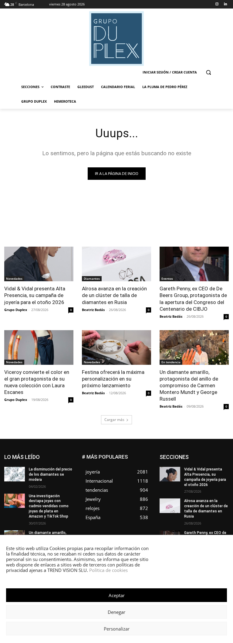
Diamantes (92, 278)
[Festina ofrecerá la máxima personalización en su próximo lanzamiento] (116, 347)
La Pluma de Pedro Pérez (207, 477)
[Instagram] (216, 4)
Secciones (219, 496)
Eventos (167, 278)
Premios (195, 496)
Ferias (223, 468)
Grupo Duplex (15, 309)
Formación (189, 473)
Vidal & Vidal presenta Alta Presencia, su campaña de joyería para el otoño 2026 (34, 295)
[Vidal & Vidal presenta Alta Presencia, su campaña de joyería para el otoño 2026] (38, 264)
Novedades (14, 278)
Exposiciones (199, 468)
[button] (208, 72)
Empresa (191, 459)
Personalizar (117, 629)
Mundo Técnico (187, 486)
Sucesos (221, 500)
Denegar (116, 612)
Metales (202, 482)
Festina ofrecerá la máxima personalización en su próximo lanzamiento (113, 378)
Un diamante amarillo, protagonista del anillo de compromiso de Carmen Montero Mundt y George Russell (189, 385)
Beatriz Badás (93, 309)
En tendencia (171, 362)
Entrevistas (198, 464)
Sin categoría (194, 500)
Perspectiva (218, 491)
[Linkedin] (225, 4)
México (222, 482)
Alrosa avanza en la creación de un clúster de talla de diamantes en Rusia (114, 295)
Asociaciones (191, 455)
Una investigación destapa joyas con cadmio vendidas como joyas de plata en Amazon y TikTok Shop (49, 506)
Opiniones (192, 491)
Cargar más (114, 419)
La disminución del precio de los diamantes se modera (50, 474)
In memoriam (217, 473)
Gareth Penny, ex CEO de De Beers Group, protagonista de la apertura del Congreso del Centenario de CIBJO (193, 299)
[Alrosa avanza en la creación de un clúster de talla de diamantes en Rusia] (116, 264)
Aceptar (117, 595)
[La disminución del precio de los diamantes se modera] (14, 474)
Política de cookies (108, 570)
